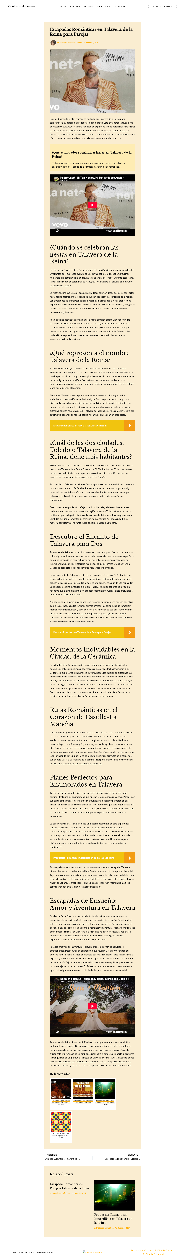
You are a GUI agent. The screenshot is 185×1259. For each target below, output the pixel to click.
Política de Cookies (164, 1250)
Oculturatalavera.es (21, 6)
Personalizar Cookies (141, 1250)
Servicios (88, 6)
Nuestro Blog (104, 6)
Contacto (120, 6)
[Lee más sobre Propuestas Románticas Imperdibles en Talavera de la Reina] (114, 1195)
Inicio (63, 6)
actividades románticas (60, 1193)
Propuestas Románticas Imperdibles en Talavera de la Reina (113, 1218)
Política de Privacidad (153, 1254)
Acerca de (75, 6)
